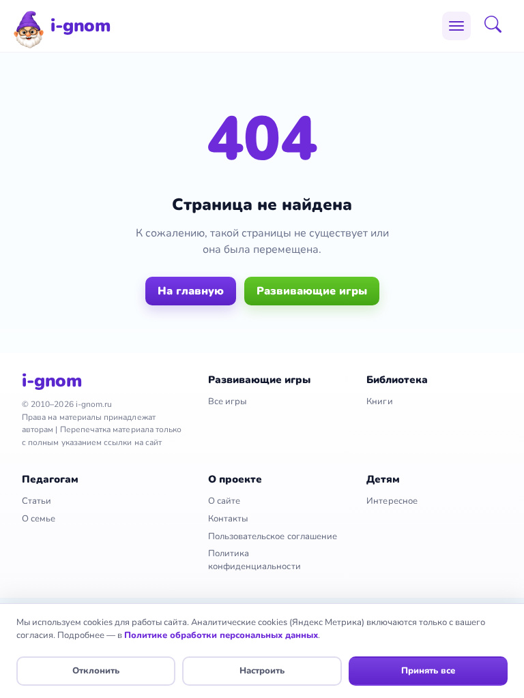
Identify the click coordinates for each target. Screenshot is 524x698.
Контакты (228, 519)
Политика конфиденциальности (254, 560)
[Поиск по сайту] (497, 26)
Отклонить (95, 671)
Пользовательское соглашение (273, 536)
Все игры (227, 401)
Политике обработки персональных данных (221, 635)
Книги (379, 401)
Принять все (428, 671)
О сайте (224, 501)
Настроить (262, 671)
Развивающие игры (312, 291)
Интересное (392, 501)
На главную (191, 291)
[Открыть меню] (456, 26)
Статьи (36, 501)
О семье (38, 519)
